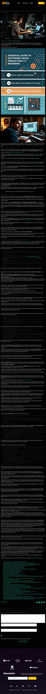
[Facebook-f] (16, 686)
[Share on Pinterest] (44, 602)
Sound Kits (25, 3)
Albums (31, 3)
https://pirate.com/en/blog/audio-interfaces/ (11, 571)
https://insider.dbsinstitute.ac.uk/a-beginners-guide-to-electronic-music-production (18, 578)
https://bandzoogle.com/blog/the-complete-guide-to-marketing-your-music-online (18, 591)
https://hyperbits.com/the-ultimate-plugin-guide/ (12, 570)
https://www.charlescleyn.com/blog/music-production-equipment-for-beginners (18, 596)
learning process (31, 191)
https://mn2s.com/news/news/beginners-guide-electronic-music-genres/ (16, 585)
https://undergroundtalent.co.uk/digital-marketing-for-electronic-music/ (16, 590)
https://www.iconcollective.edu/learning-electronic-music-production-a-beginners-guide (19, 563)
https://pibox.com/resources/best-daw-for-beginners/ (13, 592)
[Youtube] (35, 686)
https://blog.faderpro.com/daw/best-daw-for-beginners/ (13, 566)
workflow (10, 206)
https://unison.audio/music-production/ (10, 573)
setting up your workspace (27, 241)
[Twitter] (23, 686)
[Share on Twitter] (39, 602)
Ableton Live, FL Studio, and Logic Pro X (16, 152)
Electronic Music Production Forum (36, 557)
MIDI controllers (36, 154)
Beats (18, 3)
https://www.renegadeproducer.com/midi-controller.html (13, 567)
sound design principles (28, 379)
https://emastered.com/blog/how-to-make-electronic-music (14, 574)
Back (4, 601)
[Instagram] (29, 686)
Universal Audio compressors (29, 219)
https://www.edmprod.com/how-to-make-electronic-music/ (14, 584)
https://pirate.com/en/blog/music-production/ (11, 572)
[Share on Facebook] (37, 602)
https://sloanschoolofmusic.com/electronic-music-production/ (14, 561)
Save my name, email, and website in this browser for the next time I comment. (16, 638)
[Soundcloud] (10, 686)
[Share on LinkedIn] (42, 602)
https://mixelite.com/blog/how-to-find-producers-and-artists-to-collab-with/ (17, 586)
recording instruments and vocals (32, 256)
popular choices (37, 163)
